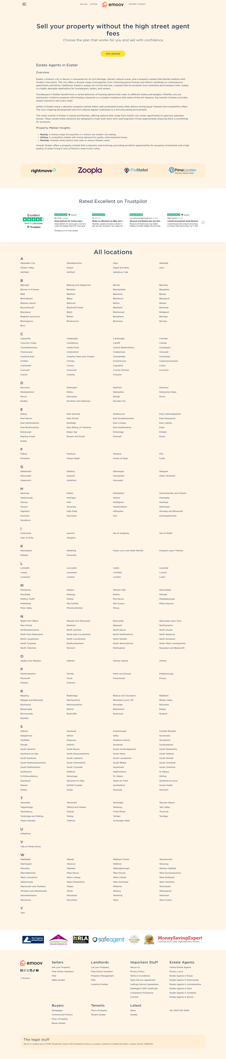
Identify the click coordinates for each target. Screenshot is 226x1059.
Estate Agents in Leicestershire (185, 984)
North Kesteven (167, 634)
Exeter (23, 441)
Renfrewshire (73, 700)
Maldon (70, 590)
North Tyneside (28, 643)
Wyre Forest (165, 900)
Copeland (118, 365)
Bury (22, 325)
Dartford (117, 387)
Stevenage (72, 776)
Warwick (71, 864)
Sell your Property (61, 967)
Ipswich (71, 533)
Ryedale (24, 718)
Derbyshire (118, 392)
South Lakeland (75, 758)
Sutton (23, 790)
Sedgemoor (26, 736)
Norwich (71, 648)
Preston (24, 683)
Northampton (166, 625)
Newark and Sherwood (78, 621)
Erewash (117, 436)
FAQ (54, 976)
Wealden (71, 868)
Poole (69, 678)
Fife (161, 454)
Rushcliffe (72, 714)
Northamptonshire (29, 630)
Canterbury (72, 343)
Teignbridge (26, 807)
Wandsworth (165, 859)
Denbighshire (27, 392)
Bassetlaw (164, 289)
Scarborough (119, 731)
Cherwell (163, 352)
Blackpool (164, 298)
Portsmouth (119, 678)
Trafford (71, 821)
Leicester (163, 568)
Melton (116, 594)
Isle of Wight (165, 533)
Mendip (163, 594)
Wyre (115, 900)
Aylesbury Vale (120, 272)
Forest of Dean (120, 458)
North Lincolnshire (76, 639)
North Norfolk (120, 639)
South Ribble (119, 763)
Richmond (25, 705)
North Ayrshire (74, 630)
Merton (70, 599)
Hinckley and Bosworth (171, 511)
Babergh (24, 285)
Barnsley (163, 285)
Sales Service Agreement (143, 980)
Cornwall (24, 370)
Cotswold (72, 370)
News (133, 1010)
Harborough (26, 498)
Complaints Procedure (141, 993)
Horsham (25, 516)
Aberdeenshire (74, 263)
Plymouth (25, 678)
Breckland (25, 312)
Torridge (163, 816)
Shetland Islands (121, 740)
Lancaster (72, 568)
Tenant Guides (98, 1015)
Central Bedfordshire (123, 347)
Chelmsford (73, 352)
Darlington (72, 387)
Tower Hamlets (27, 821)
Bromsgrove (26, 321)
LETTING (93, 4)
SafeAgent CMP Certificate (144, 988)
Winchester (165, 886)
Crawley (71, 374)
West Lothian (119, 877)
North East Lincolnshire (79, 634)
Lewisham (72, 572)
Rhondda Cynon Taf (123, 700)
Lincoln (163, 572)
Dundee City (119, 401)
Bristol (70, 316)
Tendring (117, 807)
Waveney (164, 864)
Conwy (70, 365)
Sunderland (119, 785)
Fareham (71, 454)
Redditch (164, 696)
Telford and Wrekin (76, 807)
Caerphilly (25, 338)
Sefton (70, 736)
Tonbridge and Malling (31, 816)
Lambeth (25, 568)
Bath (22, 294)
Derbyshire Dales (167, 392)
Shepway (71, 740)
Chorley (71, 361)
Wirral (70, 891)
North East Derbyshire (31, 634)
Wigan (70, 886)
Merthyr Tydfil (27, 599)
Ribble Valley (166, 700)
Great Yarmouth (167, 476)
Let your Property (100, 967)
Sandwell (71, 731)
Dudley (24, 401)
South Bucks (73, 749)
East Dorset (72, 418)
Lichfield (117, 572)
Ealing (23, 414)
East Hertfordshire (29, 423)
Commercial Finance (62, 1015)
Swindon (163, 790)
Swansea (117, 790)
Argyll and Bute (121, 268)
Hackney (24, 493)
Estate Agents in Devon (182, 997)
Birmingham (26, 298)
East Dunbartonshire (123, 418)
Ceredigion (165, 347)
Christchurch (119, 361)
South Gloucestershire (78, 754)
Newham (71, 625)
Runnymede (26, 714)
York (22, 913)
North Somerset (167, 639)
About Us (135, 967)
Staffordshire (119, 772)
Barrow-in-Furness (29, 289)
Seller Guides (58, 980)
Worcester (72, 895)
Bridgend (164, 312)
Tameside (25, 802)
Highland (25, 511)
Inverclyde (25, 533)
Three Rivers (119, 811)
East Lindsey (119, 423)
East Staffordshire (122, 427)
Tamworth (72, 802)
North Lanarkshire (29, 639)
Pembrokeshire (28, 674)
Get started (113, 53)
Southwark (118, 767)
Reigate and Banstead (31, 700)
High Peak (72, 511)
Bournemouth (27, 307)
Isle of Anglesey (121, 533)
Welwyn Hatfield (167, 868)
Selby (116, 736)
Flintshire (25, 458)
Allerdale (163, 263)
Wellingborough (121, 868)
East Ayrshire (73, 414)
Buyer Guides (58, 1023)
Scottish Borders (167, 731)
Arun (161, 268)
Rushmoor (118, 714)
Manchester (165, 590)
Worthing (118, 895)
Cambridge (119, 338)
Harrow (24, 502)
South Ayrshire (27, 749)
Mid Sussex (119, 603)
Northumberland (75, 643)
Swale (70, 790)
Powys (162, 678)
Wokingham (165, 891)
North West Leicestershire (172, 643)
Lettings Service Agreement (144, 984)
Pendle (70, 674)
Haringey (71, 498)
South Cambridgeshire (124, 749)
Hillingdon (118, 511)
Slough (24, 745)
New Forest (26, 625)
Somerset (118, 745)
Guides (133, 1015)
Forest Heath (73, 458)
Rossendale (26, 709)
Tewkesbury (26, 811)
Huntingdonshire (167, 516)
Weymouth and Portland (33, 886)
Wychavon (25, 900)
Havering (71, 507)
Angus (70, 268)
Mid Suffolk (72, 603)
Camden (163, 338)
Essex (162, 436)
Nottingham (119, 648)
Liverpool (25, 577)
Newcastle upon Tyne (170, 621)
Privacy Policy (137, 971)
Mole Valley (26, 608)
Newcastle (118, 621)
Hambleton (118, 493)
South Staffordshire (30, 767)
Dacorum (25, 387)
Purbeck (71, 683)
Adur (115, 263)
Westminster (26, 882)
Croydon (117, 374)
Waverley (25, 868)
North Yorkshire (28, 648)
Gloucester (25, 476)
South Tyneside (74, 767)
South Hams (119, 754)
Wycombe (72, 900)
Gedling (71, 471)
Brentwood (118, 312)
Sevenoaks (164, 736)
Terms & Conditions (140, 976)
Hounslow (72, 516)
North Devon (119, 630)
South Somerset (167, 763)
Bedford (71, 294)
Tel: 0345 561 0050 (179, 1010)
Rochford (164, 705)
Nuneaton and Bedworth (172, 648)
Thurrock (163, 811)
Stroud (23, 785)
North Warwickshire (123, 643)
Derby (70, 392)
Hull (115, 516)
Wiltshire (117, 886)
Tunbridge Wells (121, 821)
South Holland (166, 754)
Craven (24, 374)
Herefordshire (120, 507)
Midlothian (25, 603)
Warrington (26, 864)
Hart (69, 502)
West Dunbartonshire (170, 873)
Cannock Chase (28, 343)
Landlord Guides (99, 984)
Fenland (117, 454)
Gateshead (25, 471)
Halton (70, 493)
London (71, 577)
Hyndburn (25, 520)
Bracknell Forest (75, 307)
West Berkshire (28, 873)
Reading (24, 696)
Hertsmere (164, 507)
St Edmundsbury (29, 776)
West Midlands (166, 877)
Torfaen (117, 816)
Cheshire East (27, 356)
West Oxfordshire (75, 882)
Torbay (70, 816)
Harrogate (164, 498)
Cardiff (116, 343)
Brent (69, 312)
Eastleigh (71, 423)
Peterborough (166, 674)
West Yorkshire (166, 882)
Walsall (70, 859)
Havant (24, 507)
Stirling (162, 776)
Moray (116, 608)
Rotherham (118, 709)
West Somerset (120, 882)
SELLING (83, 4)
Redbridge (72, 696)
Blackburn (118, 298)
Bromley (163, 316)
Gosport (71, 476)
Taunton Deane (167, 802)
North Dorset (165, 630)
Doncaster (72, 396)
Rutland (163, 714)
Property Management (102, 976)
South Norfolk (166, 758)
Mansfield (25, 594)
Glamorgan (118, 471)
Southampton (166, 745)
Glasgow (163, 471)
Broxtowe (118, 321)
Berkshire (117, 294)
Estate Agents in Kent (181, 988)
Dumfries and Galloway (78, 401)
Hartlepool (118, 502)
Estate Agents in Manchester (184, 980)
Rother (70, 709)
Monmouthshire (75, 608)
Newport (117, 625)
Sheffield (24, 740)
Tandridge (118, 802)
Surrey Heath (166, 785)
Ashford (71, 272)
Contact (134, 997)
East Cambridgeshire (170, 414)
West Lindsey (73, 877)
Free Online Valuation (63, 971)
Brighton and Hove (30, 316)
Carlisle (163, 343)
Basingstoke (119, 289)
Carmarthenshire (28, 347)
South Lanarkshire (122, 758)
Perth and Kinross (122, 674)
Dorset (116, 396)
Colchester (25, 365)
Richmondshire (74, 705)
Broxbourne (73, 321)
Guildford (71, 480)
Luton (162, 577)
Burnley (163, 321)
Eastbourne (119, 414)
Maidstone (25, 590)
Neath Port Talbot (29, 621)
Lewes (23, 572)
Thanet (70, 811)
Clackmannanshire (168, 361)
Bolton (116, 303)
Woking (117, 891)
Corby (162, 365)
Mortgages (57, 1010)
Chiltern (24, 361)
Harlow (116, 498)
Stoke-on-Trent (120, 781)
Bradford (117, 307)
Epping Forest (27, 436)
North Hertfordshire (123, 634)
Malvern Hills (119, 590)
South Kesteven (28, 758)
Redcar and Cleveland (124, 696)
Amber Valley (27, 268)
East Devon (26, 418)
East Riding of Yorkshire (79, 427)
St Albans (164, 772)
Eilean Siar (72, 432)
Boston (162, 303)
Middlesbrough (167, 599)
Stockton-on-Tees (75, 781)
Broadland (118, 316)
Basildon (71, 289)
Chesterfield (119, 356)
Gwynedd (118, 480)
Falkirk (23, 454)
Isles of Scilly (26, 538)
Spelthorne (26, 772)
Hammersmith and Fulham (172, 493)
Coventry (164, 370)
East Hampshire (167, 418)
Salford (24, 731)
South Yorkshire (167, 767)
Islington (71, 538)
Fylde (162, 458)
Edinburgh (25, 432)
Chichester (164, 356)
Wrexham (164, 895)
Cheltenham (119, 352)
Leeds (116, 568)
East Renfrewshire (29, 427)
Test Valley (164, 807)
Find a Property (60, 1019)
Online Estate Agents (180, 967)
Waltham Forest (121, 859)
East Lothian (165, 423)
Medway (71, 594)
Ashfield (24, 272)
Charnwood (26, 352)
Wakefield (25, 859)
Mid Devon (118, 599)
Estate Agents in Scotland (183, 993)
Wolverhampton (28, 895)
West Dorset (119, 873)
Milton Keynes (166, 603)
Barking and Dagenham (79, 285)
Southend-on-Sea (29, 754)
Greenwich (25, 480)
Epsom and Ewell (76, 436)
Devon (23, 396)
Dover (162, 396)
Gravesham (118, 476)
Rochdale (118, 705)
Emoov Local (176, 971)
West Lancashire (28, 877)
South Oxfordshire (76, 763)
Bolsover (71, 303)
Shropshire (164, 740)
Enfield (162, 432)
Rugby (162, 709)
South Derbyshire (168, 749)
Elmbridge (118, 432)
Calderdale (72, 338)
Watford (117, 864)
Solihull (70, 745)
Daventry (163, 387)
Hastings (163, 502)
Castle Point (73, 347)
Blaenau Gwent (28, 303)
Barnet (116, 285)
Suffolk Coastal (74, 785)
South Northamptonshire (33, 763)
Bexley (162, 294)
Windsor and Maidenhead (33, 891)
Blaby (69, 298)
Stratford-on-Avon (168, 781)
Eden (162, 427)
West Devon (73, 873)
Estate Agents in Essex (181, 976)
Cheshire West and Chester (80, 356)
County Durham (121, 370)
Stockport (25, 781)
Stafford (71, 772)
